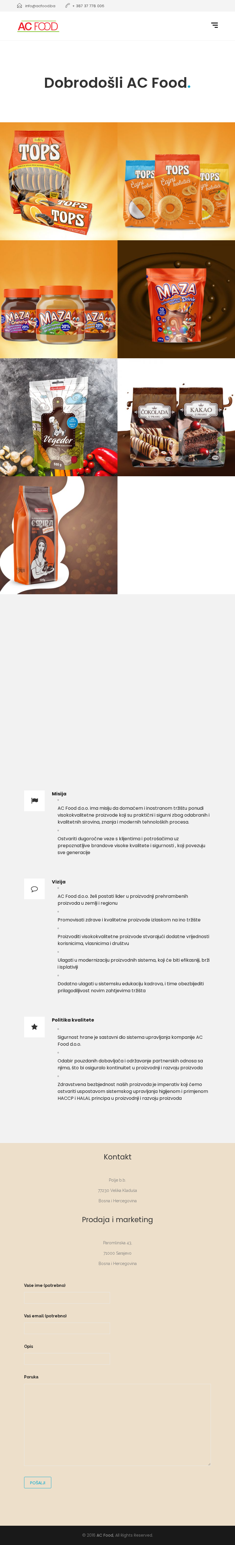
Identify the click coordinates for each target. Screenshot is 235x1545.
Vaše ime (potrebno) (44, 1285)
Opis (28, 1346)
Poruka (31, 1377)
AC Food (105, 1535)
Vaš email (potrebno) (45, 1316)
